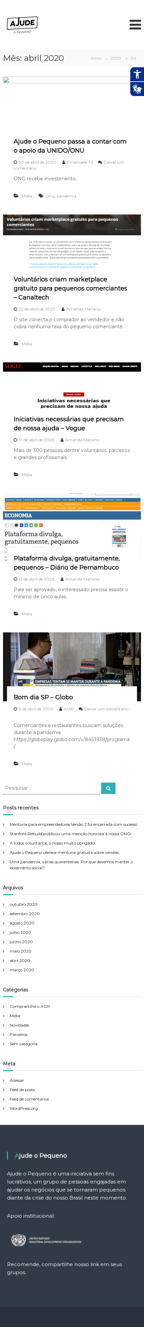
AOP (69, 708)
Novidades (19, 1025)
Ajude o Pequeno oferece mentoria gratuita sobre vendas (64, 852)
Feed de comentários (29, 1098)
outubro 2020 (24, 904)
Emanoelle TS (80, 162)
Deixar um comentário (106, 708)
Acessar (17, 1080)
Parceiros (18, 1034)
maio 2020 (20, 951)
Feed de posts (22, 1089)
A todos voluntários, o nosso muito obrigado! (52, 843)
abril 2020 (20, 960)
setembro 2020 (25, 913)
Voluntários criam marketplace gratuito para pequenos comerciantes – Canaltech (70, 288)
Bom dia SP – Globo (43, 697)
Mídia (27, 195)
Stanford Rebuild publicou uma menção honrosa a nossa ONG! (70, 833)
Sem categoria (24, 1043)
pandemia (66, 195)
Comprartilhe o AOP (30, 1006)
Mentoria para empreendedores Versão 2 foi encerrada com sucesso (73, 824)
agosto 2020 (22, 922)
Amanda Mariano (83, 309)
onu (50, 195)
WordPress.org (24, 1108)
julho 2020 (20, 932)
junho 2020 (21, 941)
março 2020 (22, 969)
